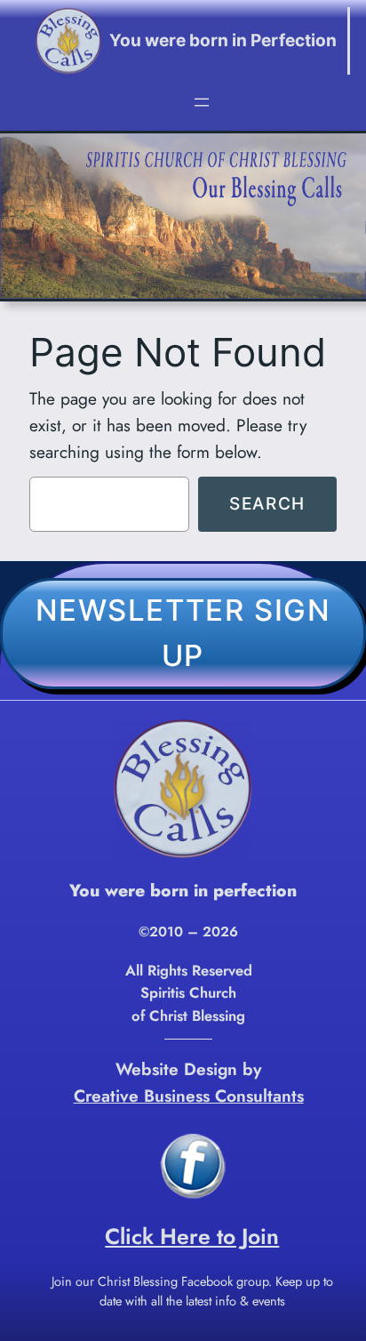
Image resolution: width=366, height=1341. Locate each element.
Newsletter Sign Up (183, 632)
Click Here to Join (192, 1236)
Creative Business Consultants (189, 1095)
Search (267, 503)
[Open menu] (201, 102)
